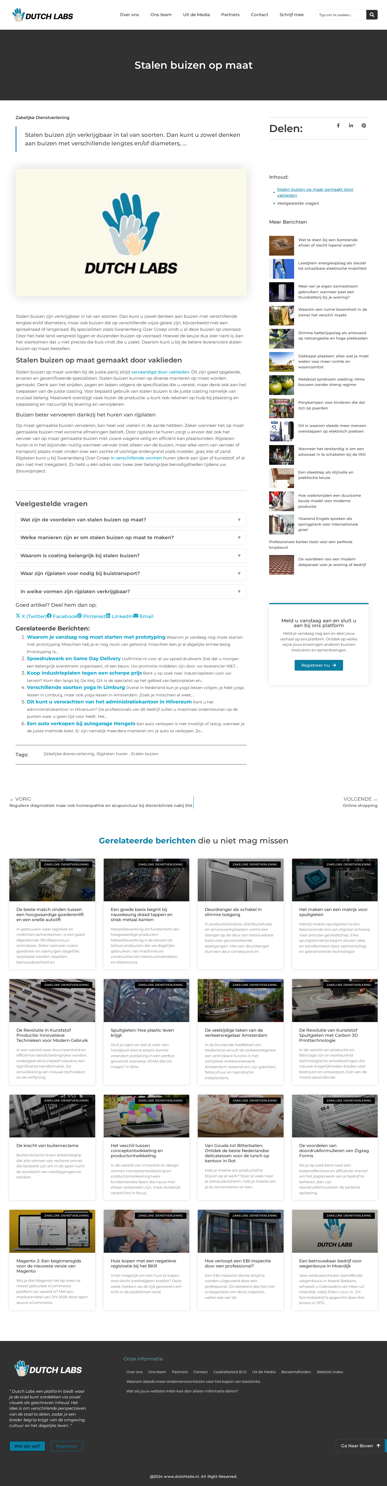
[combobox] (341, 15)
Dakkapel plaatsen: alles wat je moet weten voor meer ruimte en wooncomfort (333, 361)
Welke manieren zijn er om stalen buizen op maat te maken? (131, 537)
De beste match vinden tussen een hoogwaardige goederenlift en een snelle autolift (50, 914)
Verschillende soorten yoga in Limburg (76, 687)
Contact (259, 14)
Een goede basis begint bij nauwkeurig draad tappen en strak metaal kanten (142, 914)
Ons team (161, 14)
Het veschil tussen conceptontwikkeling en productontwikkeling (137, 1150)
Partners (230, 14)
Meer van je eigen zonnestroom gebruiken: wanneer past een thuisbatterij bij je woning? (328, 291)
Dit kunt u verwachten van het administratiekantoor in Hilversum (109, 702)
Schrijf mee (292, 14)
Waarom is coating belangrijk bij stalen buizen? (131, 555)
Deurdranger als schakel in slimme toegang (233, 912)
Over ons (129, 14)
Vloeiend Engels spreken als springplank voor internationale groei (328, 524)
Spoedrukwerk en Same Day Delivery (74, 658)
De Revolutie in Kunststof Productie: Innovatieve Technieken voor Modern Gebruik (52, 1035)
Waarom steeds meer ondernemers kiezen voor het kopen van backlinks (193, 1381)
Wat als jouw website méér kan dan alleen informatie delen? (182, 1391)
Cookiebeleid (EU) (229, 1372)
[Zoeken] (372, 15)
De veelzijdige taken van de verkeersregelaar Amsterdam (236, 1032)
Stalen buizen (144, 753)
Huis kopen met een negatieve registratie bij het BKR (143, 1263)
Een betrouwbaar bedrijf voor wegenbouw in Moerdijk (330, 1263)
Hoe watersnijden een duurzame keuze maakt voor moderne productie (329, 501)
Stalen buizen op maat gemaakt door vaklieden (315, 192)
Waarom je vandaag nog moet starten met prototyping (96, 637)
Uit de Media (196, 14)
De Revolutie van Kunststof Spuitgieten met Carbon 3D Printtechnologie (328, 1035)
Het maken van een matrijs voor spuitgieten (333, 912)
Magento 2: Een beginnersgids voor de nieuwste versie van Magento (48, 1266)
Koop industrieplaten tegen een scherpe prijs (84, 673)
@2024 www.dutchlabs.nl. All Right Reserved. (193, 1476)
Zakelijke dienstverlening (42, 117)
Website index (330, 1372)
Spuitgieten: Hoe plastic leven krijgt (142, 1032)
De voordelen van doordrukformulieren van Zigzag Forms (334, 1150)
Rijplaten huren (112, 753)
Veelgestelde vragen (298, 203)
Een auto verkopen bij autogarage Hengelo (81, 723)
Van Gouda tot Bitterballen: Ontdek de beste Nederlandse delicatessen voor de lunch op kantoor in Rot (237, 1153)
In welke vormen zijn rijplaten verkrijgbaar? (131, 591)
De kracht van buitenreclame (47, 1145)
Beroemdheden (296, 1372)
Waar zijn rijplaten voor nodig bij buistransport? (131, 573)
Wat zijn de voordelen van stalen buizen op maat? (131, 519)
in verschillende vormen (136, 458)
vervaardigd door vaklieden (160, 372)
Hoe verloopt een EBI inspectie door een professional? (238, 1263)
